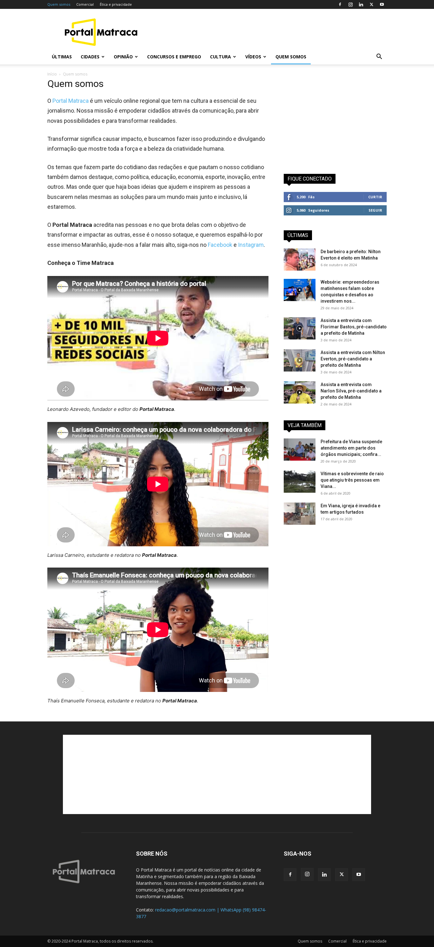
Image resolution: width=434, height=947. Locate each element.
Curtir (375, 196)
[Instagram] (350, 4)
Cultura (220, 57)
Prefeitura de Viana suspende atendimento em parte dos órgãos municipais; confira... (351, 448)
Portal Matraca (70, 100)
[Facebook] (340, 4)
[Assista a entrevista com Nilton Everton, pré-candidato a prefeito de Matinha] (299, 360)
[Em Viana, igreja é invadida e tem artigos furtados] (299, 514)
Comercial (85, 4)
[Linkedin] (361, 4)
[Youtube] (382, 4)
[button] (379, 57)
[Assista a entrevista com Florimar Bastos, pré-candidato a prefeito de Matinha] (299, 328)
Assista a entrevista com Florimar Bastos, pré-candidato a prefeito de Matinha (354, 327)
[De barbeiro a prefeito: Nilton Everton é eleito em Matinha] (299, 259)
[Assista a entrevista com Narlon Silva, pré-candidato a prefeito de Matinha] (299, 392)
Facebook (220, 244)
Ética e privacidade (116, 4)
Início (52, 74)
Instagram (251, 244)
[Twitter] (371, 4)
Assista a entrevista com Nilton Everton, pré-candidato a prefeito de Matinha (353, 359)
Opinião (123, 57)
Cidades (90, 57)
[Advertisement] (271, 32)
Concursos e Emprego (174, 57)
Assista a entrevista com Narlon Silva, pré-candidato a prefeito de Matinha (351, 391)
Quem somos (58, 4)
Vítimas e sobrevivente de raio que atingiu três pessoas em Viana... (352, 480)
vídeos (253, 57)
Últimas (62, 57)
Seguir (375, 210)
